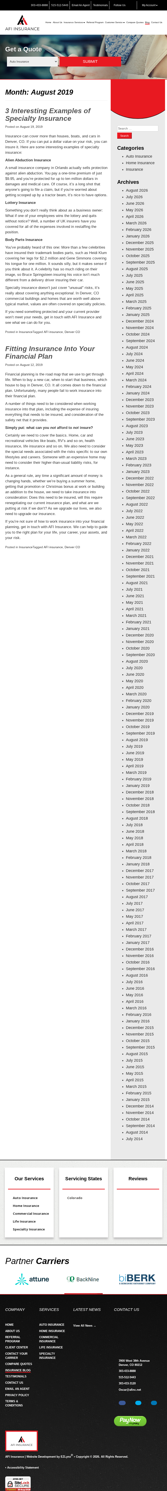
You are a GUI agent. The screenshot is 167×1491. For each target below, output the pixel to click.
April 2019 (135, 766)
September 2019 (140, 733)
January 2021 (138, 628)
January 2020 (138, 707)
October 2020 (138, 648)
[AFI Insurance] (22, 22)
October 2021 (138, 570)
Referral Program (95, 22)
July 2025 (134, 275)
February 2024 (138, 386)
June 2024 (135, 360)
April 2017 (135, 923)
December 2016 (140, 949)
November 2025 (140, 249)
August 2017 (137, 897)
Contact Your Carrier (16, 1356)
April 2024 (135, 373)
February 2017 (138, 936)
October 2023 (138, 413)
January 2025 (138, 314)
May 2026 (134, 210)
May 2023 (134, 445)
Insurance (26, 332)
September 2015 (140, 1047)
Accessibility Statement (23, 1467)
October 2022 (138, 491)
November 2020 (140, 642)
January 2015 (138, 1099)
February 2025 (138, 308)
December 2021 (140, 556)
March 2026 (136, 223)
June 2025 (135, 282)
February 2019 (138, 779)
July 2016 (134, 982)
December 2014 (140, 1106)
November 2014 (140, 1113)
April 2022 (135, 530)
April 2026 (135, 216)
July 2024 (134, 354)
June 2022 (135, 517)
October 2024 (138, 334)
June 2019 (135, 753)
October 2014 (138, 1119)
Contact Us (156, 22)
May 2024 (134, 367)
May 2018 (134, 838)
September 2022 (140, 498)
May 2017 (134, 916)
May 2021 (134, 602)
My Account (148, 5)
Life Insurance (24, 1221)
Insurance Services (73, 22)
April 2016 (135, 1001)
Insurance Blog (18, 1370)
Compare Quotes (135, 22)
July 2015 (134, 1060)
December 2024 (140, 321)
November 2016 (140, 956)
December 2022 (140, 478)
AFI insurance (53, 332)
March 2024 (136, 380)
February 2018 (138, 857)
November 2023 (140, 406)
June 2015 (135, 1067)
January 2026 (138, 236)
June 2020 (135, 674)
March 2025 (136, 301)
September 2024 (140, 341)
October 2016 (138, 962)
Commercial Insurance (31, 1213)
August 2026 (137, 190)
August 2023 (137, 426)
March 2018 (136, 851)
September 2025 (140, 262)
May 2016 (134, 995)
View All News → (84, 1325)
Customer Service (114, 22)
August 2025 (137, 269)
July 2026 (134, 197)
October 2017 (138, 884)
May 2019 (134, 759)
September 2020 (140, 655)
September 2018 (140, 812)
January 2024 (138, 393)
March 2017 (136, 929)
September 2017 (140, 890)
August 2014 (137, 1132)
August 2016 (137, 975)
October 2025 (138, 256)
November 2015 (140, 1034)
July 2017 (134, 903)
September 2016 (140, 969)
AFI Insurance (14, 1456)
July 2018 (134, 825)
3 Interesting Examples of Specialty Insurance (47, 114)
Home (48, 22)
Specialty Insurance (29, 1229)
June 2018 (135, 831)
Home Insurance (140, 163)
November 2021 (140, 563)
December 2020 (140, 635)
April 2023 (135, 452)
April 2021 (135, 609)
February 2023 (138, 465)
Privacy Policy (17, 1395)
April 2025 (135, 295)
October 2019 (138, 727)
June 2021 (135, 596)
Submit (90, 61)
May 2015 (134, 1073)
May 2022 (134, 524)
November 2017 (140, 877)
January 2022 (138, 550)
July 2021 (134, 589)
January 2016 (138, 1021)
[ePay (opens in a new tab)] (130, 1421)
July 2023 (134, 432)
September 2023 (140, 419)
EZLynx (66, 1456)
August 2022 (137, 504)
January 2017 (138, 942)
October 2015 (138, 1041)
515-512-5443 (59, 5)
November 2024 (140, 328)
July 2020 (134, 668)
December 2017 (140, 870)
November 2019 (140, 720)
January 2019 (138, 785)
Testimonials (100, 5)
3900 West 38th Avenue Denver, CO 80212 (134, 1362)
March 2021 (136, 615)
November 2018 (140, 799)
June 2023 (135, 439)
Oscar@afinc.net (130, 1389)
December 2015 (140, 1027)
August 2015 (137, 1054)
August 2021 (137, 583)
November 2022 (140, 485)
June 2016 (135, 988)
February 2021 (138, 622)
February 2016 (138, 1014)
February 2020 (138, 700)
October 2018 (138, 805)
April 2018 (135, 844)
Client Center (16, 1347)
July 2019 (134, 746)
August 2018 (137, 818)
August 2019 (137, 740)
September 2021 (140, 576)
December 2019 (140, 713)
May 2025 (134, 288)
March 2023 (136, 458)
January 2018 (138, 864)
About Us (57, 22)
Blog (147, 22)
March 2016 (136, 1008)
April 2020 (135, 687)
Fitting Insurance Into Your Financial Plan (50, 352)
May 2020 (134, 681)
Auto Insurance (139, 156)
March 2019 (136, 772)
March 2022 (136, 537)
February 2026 (138, 229)
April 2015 (135, 1080)
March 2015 (136, 1086)
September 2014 (140, 1126)
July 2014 (134, 1139)
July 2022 (134, 511)
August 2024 (137, 347)
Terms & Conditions (14, 1403)
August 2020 (137, 661)
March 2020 (136, 694)
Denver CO (72, 332)
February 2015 (138, 1093)
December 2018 (140, 792)
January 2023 (138, 471)
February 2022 (138, 543)
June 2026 (135, 203)
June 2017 (135, 910)
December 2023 (140, 399)
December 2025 (140, 243)
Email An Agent (80, 5)
